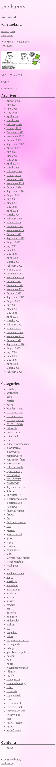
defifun (11, 491)
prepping (12, 632)
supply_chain (14, 695)
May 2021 (12, 312)
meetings (12, 581)
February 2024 (14, 218)
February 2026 (14, 124)
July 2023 (12, 246)
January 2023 (14, 269)
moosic (10, 597)
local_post (12, 565)
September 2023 (15, 238)
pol (8, 628)
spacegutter (13, 679)
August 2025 (13, 148)
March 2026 (13, 120)
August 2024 (13, 195)
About (10, 747)
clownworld (13, 451)
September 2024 (15, 191)
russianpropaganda (17, 667)
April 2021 (12, 316)
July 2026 (12, 104)
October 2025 (14, 140)
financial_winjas (15, 510)
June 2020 (12, 356)
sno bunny (13, 7)
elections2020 (14, 502)
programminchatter (18, 640)
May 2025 (12, 159)
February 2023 (14, 265)
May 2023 (12, 254)
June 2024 (12, 203)
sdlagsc (11, 671)
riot (9, 660)
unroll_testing (15, 722)
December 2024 (15, 179)
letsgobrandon (15, 561)
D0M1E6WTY (14, 479)
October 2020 (14, 340)
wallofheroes (14, 730)
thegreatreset (14, 707)
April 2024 (12, 210)
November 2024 (15, 183)
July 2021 (12, 305)
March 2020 (13, 367)
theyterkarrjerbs (16, 711)
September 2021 (15, 297)
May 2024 (12, 206)
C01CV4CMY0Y (15, 416)
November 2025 (15, 136)
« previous (6, 88)
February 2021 (14, 324)
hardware (12, 546)
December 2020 (15, 332)
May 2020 (12, 360)
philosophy (13, 620)
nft (8, 608)
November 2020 (15, 336)
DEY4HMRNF (14, 495)
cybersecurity (14, 471)
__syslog (11, 389)
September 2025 (15, 144)
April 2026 (12, 116)
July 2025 (12, 152)
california (12, 428)
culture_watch (15, 467)
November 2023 (15, 230)
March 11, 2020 (8, 31)
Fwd (9, 526)
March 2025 (13, 167)
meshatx (11, 593)
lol (8, 569)
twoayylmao (13, 714)
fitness (10, 514)
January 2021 (14, 328)
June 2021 (12, 309)
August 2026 (13, 100)
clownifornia (14, 448)
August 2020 (13, 348)
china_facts (13, 436)
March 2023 (13, 261)
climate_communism (18, 444)
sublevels (12, 691)
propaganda (13, 644)
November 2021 (15, 289)
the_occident (14, 703)
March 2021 (13, 320)
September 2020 (15, 344)
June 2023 (12, 250)
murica (10, 601)
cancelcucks (13, 432)
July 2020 (12, 352)
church (10, 440)
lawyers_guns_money (18, 557)
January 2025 (14, 175)
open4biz (12, 612)
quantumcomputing (18, 652)
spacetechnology (16, 683)
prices (10, 636)
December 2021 (15, 285)
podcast (11, 624)
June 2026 (12, 108)
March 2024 (13, 214)
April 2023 (12, 258)
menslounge (13, 589)
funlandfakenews (16, 522)
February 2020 (14, 371)
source (5, 81)
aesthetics (12, 393)
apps (9, 396)
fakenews (12, 506)
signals (10, 675)
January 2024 (14, 222)
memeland (8, 17)
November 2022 (15, 277)
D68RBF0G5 (13, 483)
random (11, 656)
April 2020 (12, 364)
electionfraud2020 (17, 499)
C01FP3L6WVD (15, 424)
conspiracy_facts (16, 459)
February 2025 (14, 171)
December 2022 (15, 273)
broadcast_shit (15, 408)
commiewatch (14, 455)
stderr (10, 687)
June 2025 (12, 155)
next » (14, 88)
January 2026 (14, 128)
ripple (10, 663)
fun (8, 518)
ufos (9, 718)
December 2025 (15, 132)
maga (10, 577)
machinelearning (16, 573)
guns (9, 538)
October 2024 (14, 187)
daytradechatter (16, 487)
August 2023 (13, 242)
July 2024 (12, 199)
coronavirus (13, 463)
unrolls (10, 726)
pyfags (10, 648)
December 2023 (15, 226)
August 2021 (13, 301)
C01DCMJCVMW (15, 420)
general (11, 530)
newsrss (11, 605)
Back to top (7, 763)
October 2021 (14, 293)
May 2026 (12, 112)
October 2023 (14, 234)
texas (10, 699)
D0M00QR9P (13, 475)
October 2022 (14, 281)
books (10, 404)
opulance (12, 616)
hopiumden (13, 550)
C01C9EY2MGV (15, 412)
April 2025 (12, 163)
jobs (9, 554)
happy (10, 542)
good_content (14, 534)
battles (10, 400)
